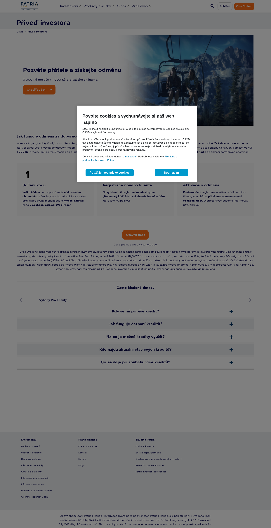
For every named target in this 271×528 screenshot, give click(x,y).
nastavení (131, 156)
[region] (137, 144)
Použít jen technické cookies (110, 172)
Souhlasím (171, 172)
